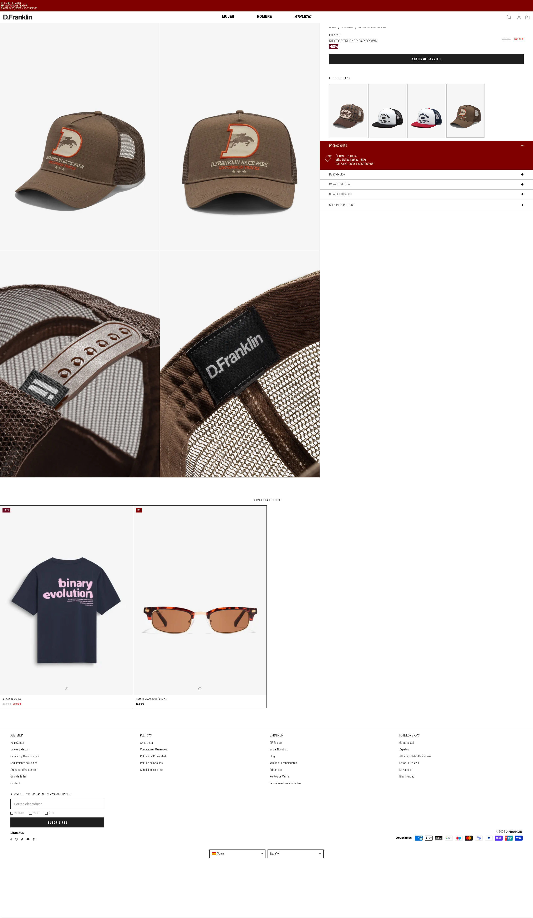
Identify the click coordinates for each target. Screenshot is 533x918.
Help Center (17, 742)
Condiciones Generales (153, 749)
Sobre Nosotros (279, 749)
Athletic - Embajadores (283, 763)
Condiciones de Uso (151, 770)
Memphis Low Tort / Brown (151, 699)
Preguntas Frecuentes (23, 770)
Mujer (36, 812)
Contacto (15, 783)
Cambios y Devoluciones (24, 756)
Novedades (405, 770)
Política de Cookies (151, 763)
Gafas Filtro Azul (409, 763)
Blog (272, 756)
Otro (51, 812)
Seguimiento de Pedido (23, 763)
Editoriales (276, 770)
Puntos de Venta (279, 776)
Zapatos (404, 749)
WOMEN (332, 28)
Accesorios (347, 28)
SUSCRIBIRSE (57, 822)
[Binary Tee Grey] (66, 600)
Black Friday (406, 776)
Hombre (19, 812)
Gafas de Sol (406, 742)
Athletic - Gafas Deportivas (415, 756)
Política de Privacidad (153, 756)
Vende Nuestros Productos (285, 783)
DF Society (276, 742)
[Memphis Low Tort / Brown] (199, 600)
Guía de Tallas (18, 776)
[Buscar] (509, 17)
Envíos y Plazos (19, 749)
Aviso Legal (146, 742)
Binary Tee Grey (11, 699)
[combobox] (237, 854)
